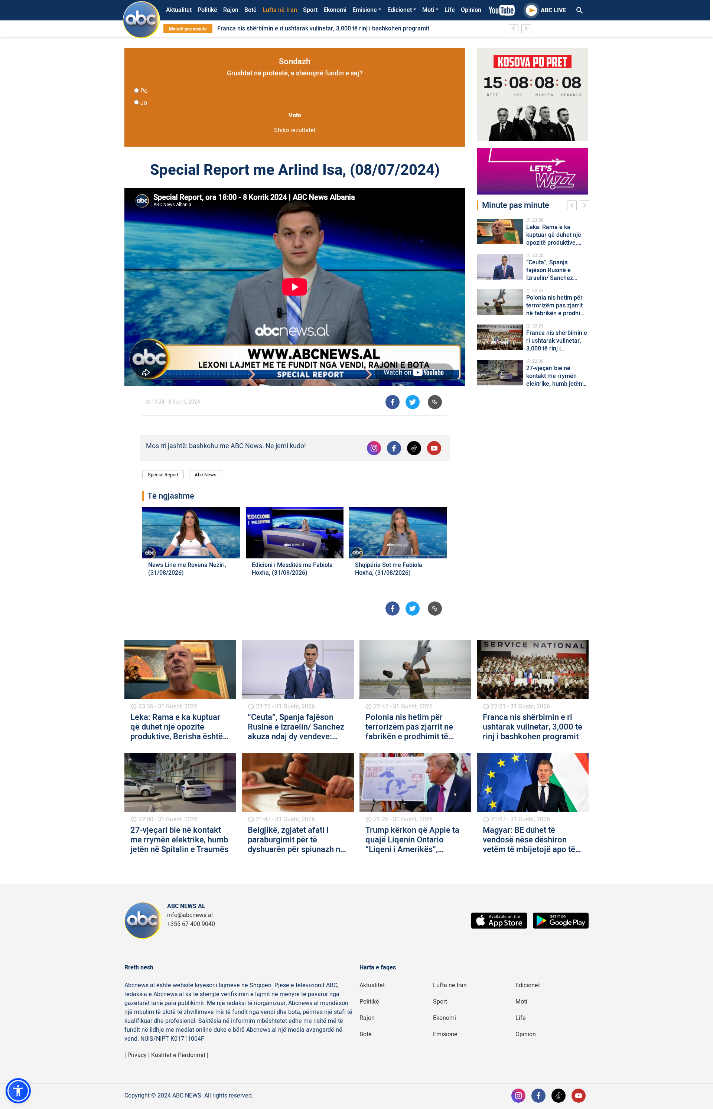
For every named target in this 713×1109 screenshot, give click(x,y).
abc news (205, 474)
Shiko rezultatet (295, 130)
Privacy (137, 1055)
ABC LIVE (553, 10)
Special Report (163, 474)
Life (450, 10)
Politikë (207, 10)
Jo (143, 102)
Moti (428, 10)
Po (143, 91)
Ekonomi (334, 10)
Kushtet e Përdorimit (178, 1055)
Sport (310, 10)
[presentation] (573, 206)
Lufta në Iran (280, 10)
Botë (250, 10)
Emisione (364, 10)
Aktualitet (179, 10)
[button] (18, 1091)
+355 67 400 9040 (191, 924)
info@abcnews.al (190, 915)
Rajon (230, 10)
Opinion (471, 10)
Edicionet (399, 10)
